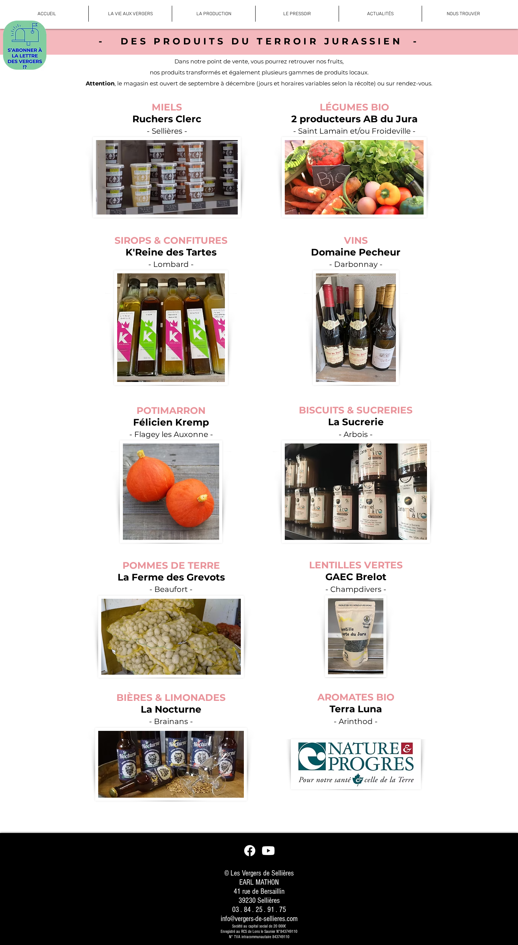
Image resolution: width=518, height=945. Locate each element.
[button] (130, 14)
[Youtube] (268, 850)
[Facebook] (249, 850)
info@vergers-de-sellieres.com (259, 919)
